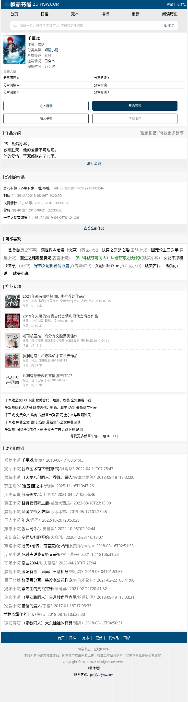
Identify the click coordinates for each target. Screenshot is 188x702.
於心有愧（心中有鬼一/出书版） (28, 188)
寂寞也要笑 (84, 477)
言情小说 (12, 511)
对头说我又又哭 (41, 554)
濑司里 (60, 588)
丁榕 (46, 605)
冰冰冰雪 (58, 511)
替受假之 (35, 503)
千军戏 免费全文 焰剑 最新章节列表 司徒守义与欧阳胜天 (48, 414)
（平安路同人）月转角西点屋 (49, 597)
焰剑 (41, 44)
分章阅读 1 (101, 92)
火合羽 (56, 537)
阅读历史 (170, 14)
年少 (25, 520)
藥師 (49, 486)
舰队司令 (29, 528)
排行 (105, 14)
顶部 (126, 637)
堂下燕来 (70, 554)
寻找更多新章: (81, 435)
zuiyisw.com (45, 4)
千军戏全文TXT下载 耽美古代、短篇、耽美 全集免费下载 (48, 400)
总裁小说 (12, 605)
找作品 (181, 4)
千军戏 (27, 460)
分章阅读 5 (101, 77)
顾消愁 (66, 468)
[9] (103, 435)
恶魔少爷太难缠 (35, 511)
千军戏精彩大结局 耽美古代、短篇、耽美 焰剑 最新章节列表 (51, 407)
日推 (44, 14)
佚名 (40, 614)
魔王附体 (12, 486)
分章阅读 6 (11, 77)
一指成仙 (20, 250)
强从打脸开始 (35, 537)
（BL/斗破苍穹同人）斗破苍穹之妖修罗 (116, 257)
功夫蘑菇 (47, 563)
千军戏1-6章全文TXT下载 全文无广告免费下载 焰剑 (44, 429)
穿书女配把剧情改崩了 (62, 265)
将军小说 (12, 468)
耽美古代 (153, 265)
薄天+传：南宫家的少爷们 (46, 546)
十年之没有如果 (15, 217)
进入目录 (46, 106)
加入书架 (46, 118)
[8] (98, 435)
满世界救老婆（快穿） (69, 250)
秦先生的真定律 (37, 588)
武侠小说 (12, 477)
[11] (114, 435)
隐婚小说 (12, 588)
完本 (75, 14)
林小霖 (76, 571)
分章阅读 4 (11, 85)
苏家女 (29, 494)
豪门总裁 (12, 580)
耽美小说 (21, 273)
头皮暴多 (46, 528)
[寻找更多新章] (171, 133)
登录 (170, 4)
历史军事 (12, 494)
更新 (136, 14)
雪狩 (6, 210)
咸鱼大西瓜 (60, 503)
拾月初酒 (86, 597)
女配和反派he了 (118, 265)
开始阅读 (135, 105)
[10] (108, 435)
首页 (14, 14)
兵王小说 (12, 503)
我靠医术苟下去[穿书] (40, 468)
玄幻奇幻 (12, 537)
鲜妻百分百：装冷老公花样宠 (47, 580)
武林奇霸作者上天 (19, 614)
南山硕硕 (46, 494)
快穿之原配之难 (124, 250)
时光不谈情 (84, 580)
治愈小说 (12, 597)
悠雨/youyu (82, 546)
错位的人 (31, 605)
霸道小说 (12, 546)
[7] (94, 435)
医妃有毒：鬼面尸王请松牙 (45, 571)
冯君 (35, 520)
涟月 (78, 623)
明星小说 (12, 554)
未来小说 (12, 528)
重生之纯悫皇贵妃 (45, 257)
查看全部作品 (94, 228)
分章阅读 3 (101, 85)
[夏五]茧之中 (33, 486)
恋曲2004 (30, 563)
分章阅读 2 (11, 92)
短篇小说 (51, 49)
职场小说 (12, 563)
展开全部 (94, 163)
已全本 (50, 60)
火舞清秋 (10, 202)
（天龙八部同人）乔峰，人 (47, 477)
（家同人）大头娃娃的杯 (47, 623)
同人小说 (12, 520)
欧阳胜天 (11, 149)
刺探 (6, 195)
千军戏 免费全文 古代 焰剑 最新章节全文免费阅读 (43, 422)
